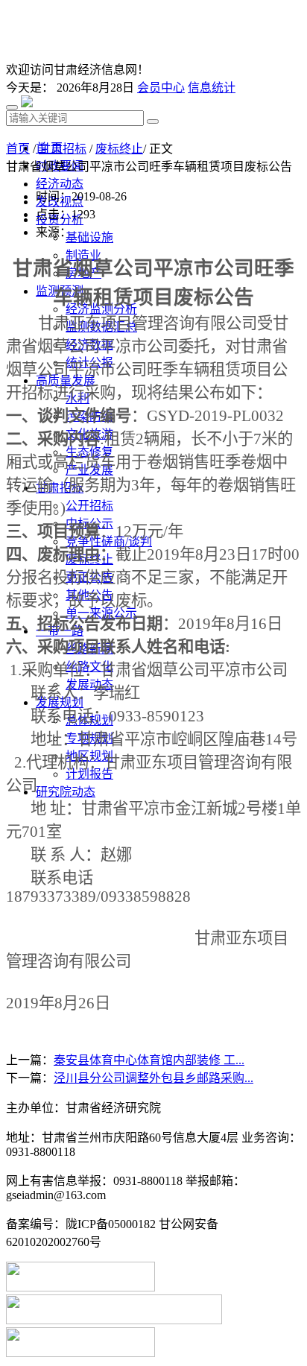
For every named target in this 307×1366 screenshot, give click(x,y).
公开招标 (89, 505)
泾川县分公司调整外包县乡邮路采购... (153, 1078)
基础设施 (89, 237)
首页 (18, 148)
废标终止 (119, 148)
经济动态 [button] (59, 183)
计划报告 (89, 774)
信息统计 (211, 87)
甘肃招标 (62, 148)
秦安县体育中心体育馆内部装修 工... (149, 1060)
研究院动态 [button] (65, 791)
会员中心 (161, 87)
